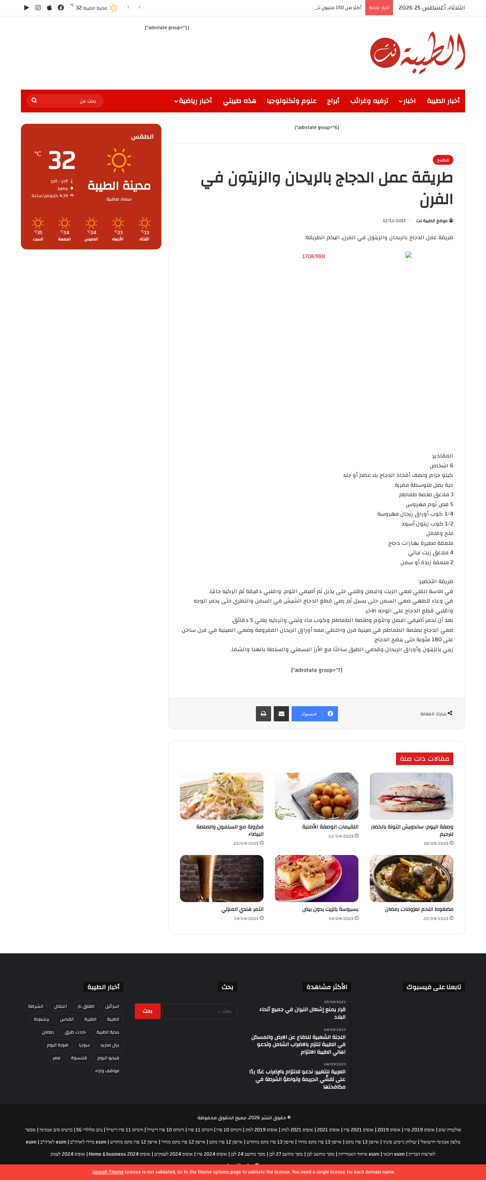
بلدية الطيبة (107, 1032)
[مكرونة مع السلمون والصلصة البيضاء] (222, 796)
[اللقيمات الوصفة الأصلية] (316, 796)
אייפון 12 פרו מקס (226, 1142)
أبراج (333, 101)
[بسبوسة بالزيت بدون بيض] (316, 878)
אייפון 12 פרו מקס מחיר (183, 1142)
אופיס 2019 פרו (419, 1129)
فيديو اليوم (108, 1058)
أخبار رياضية (195, 101)
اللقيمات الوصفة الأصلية (330, 827)
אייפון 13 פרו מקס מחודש (270, 1142)
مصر (56, 1058)
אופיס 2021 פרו (359, 1129)
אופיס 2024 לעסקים (173, 1154)
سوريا (84, 1045)
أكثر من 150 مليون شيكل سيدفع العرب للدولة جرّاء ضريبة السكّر (294, 7)
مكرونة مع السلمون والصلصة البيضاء (230, 830)
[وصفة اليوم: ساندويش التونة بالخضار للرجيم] (411, 796)
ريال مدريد (110, 1045)
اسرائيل (112, 1006)
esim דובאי (394, 1154)
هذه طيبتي (239, 101)
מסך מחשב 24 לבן (248, 1154)
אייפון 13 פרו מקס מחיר (320, 1142)
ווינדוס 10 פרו (228, 1129)
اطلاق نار (86, 1006)
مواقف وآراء (107, 1070)
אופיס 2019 (389, 1129)
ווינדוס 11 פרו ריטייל (124, 1129)
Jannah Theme (108, 1172)
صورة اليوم (57, 1045)
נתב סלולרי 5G (89, 1129)
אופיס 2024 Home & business (119, 1154)
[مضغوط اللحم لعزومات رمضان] (411, 878)
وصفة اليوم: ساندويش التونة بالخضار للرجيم (412, 830)
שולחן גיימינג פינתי (400, 1142)
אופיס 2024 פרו (212, 1154)
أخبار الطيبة (443, 101)
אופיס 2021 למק (297, 1129)
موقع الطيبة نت (432, 220)
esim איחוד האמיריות (358, 1154)
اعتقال (60, 1006)
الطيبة (113, 1019)
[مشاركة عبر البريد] (281, 713)
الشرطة (35, 1006)
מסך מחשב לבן (321, 1154)
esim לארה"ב (53, 1142)
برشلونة (41, 1019)
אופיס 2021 (328, 1129)
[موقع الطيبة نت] (417, 53)
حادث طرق (75, 1032)
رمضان (48, 1032)
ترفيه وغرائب (369, 101)
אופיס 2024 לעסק (67, 1154)
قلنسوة (79, 1058)
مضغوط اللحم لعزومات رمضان (419, 909)
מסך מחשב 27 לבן (286, 1154)
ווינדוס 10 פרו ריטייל (165, 1129)
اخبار (409, 101)
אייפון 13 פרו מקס (362, 1142)
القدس (67, 1019)
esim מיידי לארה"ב (88, 1142)
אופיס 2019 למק (261, 1129)
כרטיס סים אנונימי (56, 1129)
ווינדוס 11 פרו (200, 1129)
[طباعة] (263, 713)
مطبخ (443, 159)
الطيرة (90, 1019)
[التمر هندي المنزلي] (222, 878)
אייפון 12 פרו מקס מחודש (134, 1142)
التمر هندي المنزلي (242, 909)
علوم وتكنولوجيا (292, 101)
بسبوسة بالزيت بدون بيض (330, 909)
